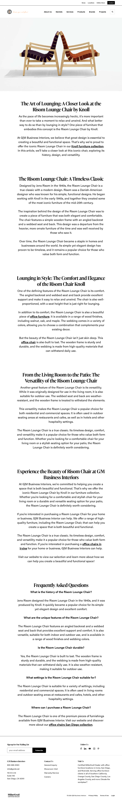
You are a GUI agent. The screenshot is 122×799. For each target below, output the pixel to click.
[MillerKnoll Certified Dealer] (13, 795)
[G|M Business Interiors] (17, 11)
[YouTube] (90, 749)
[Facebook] (81, 749)
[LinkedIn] (85, 749)
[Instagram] (94, 749)
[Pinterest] (98, 749)
